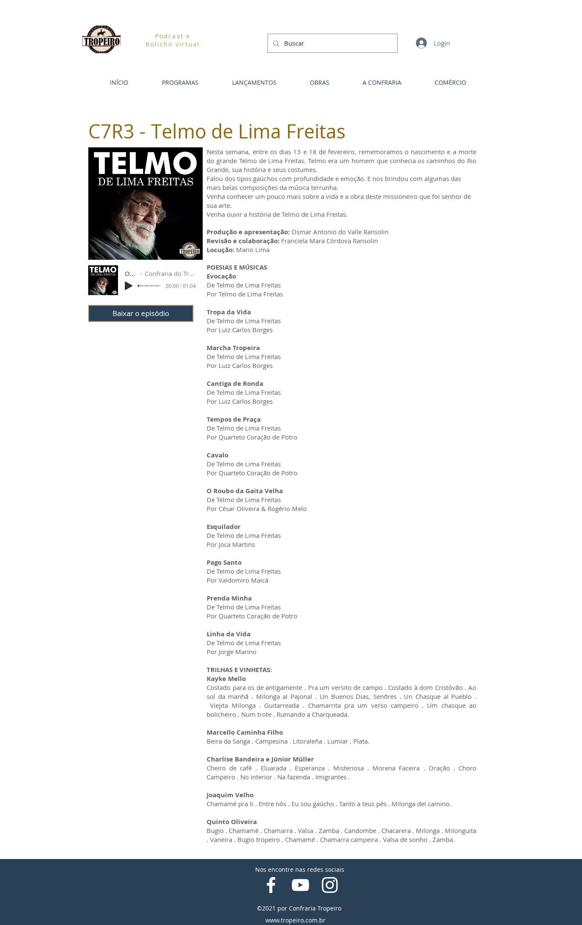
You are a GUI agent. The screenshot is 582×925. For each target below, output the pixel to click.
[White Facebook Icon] (271, 885)
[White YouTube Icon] (300, 885)
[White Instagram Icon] (329, 885)
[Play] (129, 286)
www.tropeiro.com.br (295, 920)
